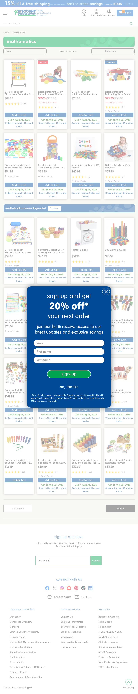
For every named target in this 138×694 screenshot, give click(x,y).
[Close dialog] (106, 291)
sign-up (69, 374)
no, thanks (69, 386)
